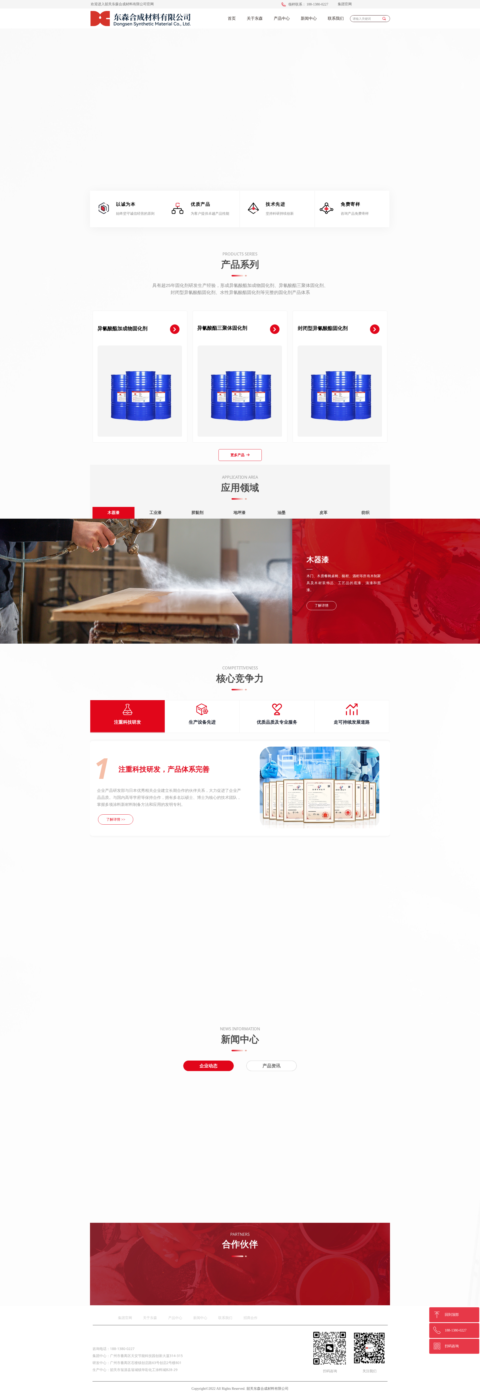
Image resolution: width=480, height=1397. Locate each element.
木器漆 (114, 512)
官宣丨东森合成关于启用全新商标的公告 (308, 1179)
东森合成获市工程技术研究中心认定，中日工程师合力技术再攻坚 (330, 1147)
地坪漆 (240, 512)
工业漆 (156, 512)
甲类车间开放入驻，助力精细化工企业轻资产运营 (316, 1117)
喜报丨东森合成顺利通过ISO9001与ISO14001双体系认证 (321, 1085)
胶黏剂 (198, 512)
